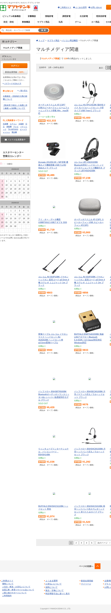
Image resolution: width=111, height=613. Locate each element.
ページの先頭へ (86, 566)
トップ (41, 40)
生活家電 (84, 16)
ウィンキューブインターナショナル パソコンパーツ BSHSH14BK (53, 452)
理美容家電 (101, 16)
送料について (51, 587)
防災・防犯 (9, 22)
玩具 (61, 22)
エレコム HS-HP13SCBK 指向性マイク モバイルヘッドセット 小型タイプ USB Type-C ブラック (89, 108)
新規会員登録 (15, 72)
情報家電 (49, 16)
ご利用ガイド (65, 7)
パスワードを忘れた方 (12, 84)
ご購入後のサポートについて (14, 593)
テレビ (15, 127)
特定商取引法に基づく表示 (57, 593)
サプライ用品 (43, 22)
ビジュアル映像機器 (11, 16)
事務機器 (26, 22)
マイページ (86, 584)
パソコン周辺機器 (70, 40)
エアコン (13, 124)
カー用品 (95, 22)
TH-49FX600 (13, 129)
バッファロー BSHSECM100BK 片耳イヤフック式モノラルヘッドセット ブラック (89, 394)
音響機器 (32, 16)
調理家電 (66, 16)
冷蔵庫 (21, 124)
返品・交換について (54, 590)
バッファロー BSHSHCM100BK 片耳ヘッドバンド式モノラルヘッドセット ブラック (90, 452)
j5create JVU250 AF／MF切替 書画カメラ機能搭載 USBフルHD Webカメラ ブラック (53, 165)
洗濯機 (5, 124)
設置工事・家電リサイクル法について (18, 590)
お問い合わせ (96, 7)
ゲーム (78, 22)
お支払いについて (53, 584)
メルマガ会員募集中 (16, 139)
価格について (7, 584)
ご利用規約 (7, 596)
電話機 (14, 132)
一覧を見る (23, 91)
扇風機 (9, 127)
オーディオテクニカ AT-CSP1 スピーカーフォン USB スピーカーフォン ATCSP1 (89, 222)
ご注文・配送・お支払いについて (16, 587)
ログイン (15, 66)
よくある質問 (81, 7)
